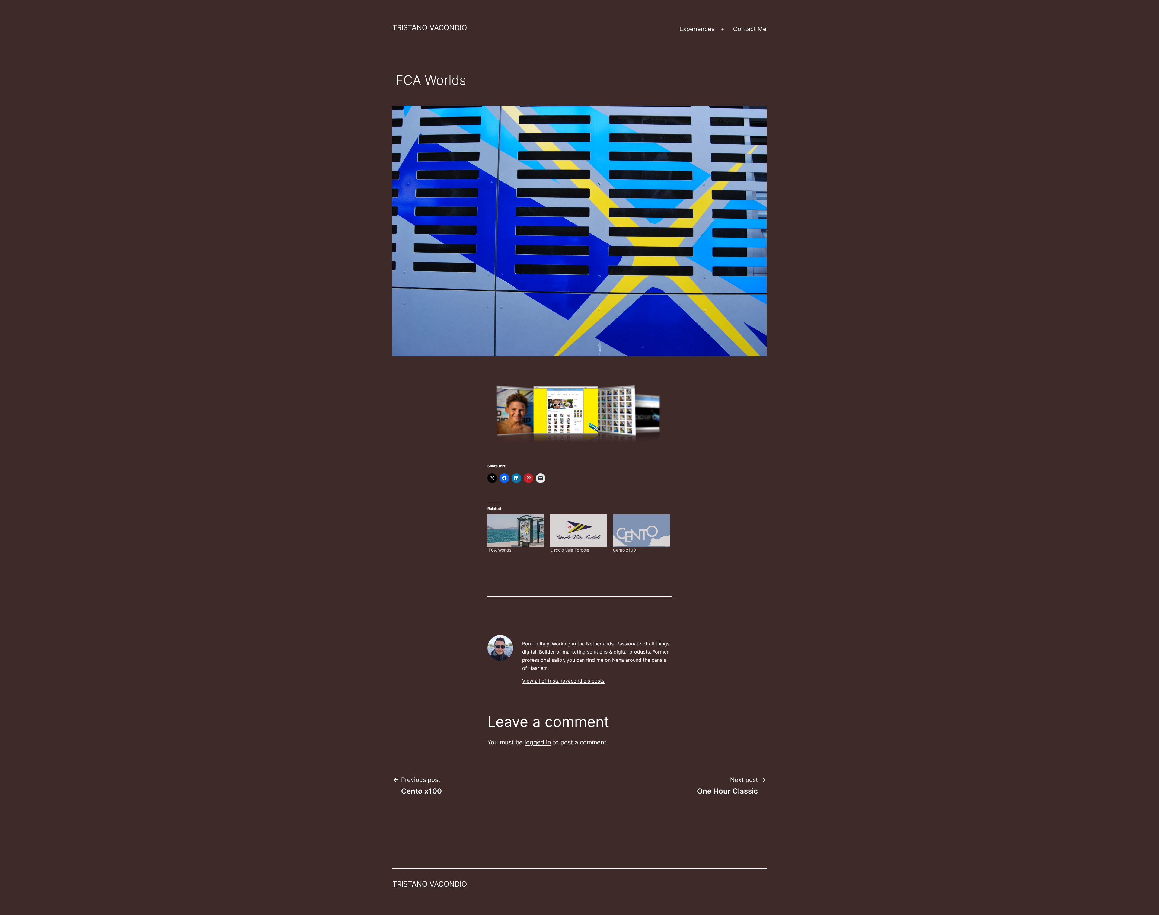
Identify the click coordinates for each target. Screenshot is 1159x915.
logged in (538, 742)
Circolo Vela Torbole (569, 549)
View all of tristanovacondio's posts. (563, 681)
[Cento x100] (641, 530)
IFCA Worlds (499, 549)
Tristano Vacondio (429, 27)
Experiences (696, 29)
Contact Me (750, 29)
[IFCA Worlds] (515, 530)
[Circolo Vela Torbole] (578, 530)
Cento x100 (624, 549)
